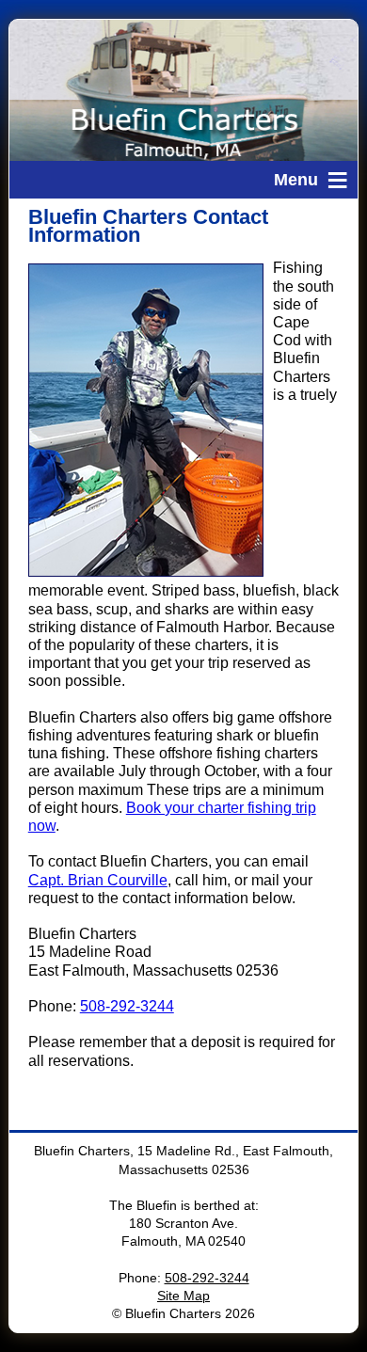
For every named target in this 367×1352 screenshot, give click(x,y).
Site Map (183, 1296)
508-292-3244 (127, 1006)
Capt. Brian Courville (98, 880)
